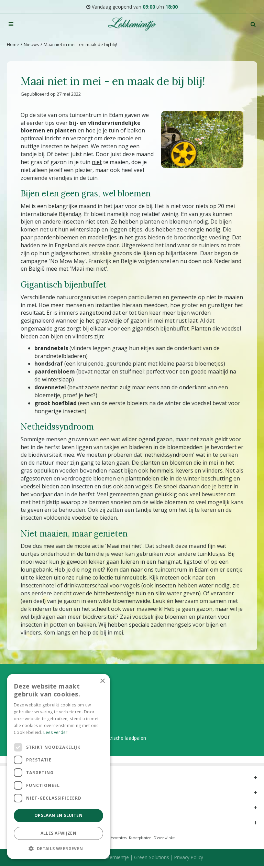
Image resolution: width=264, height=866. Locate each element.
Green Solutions (151, 857)
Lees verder (55, 732)
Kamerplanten (140, 837)
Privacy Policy (188, 857)
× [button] (102, 681)
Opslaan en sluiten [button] (58, 815)
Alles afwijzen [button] (59, 833)
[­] (11, 24)
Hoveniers (118, 837)
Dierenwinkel (165, 837)
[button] (58, 848)
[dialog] (58, 766)
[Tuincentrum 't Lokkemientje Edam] (132, 24)
